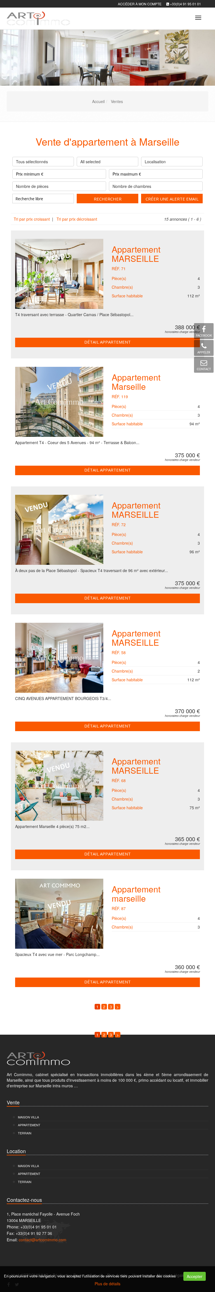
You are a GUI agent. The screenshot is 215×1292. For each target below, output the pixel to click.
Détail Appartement (107, 342)
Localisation (155, 161)
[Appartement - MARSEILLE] (59, 274)
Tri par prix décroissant (76, 219)
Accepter (194, 1276)
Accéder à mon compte (140, 3)
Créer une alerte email (172, 199)
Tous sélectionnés (32, 161)
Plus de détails (107, 1283)
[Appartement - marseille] (59, 914)
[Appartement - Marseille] (59, 402)
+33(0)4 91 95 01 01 (185, 3)
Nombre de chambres (132, 186)
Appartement (136, 253)
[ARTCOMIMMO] (38, 16)
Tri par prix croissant (32, 219)
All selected (90, 161)
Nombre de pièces (32, 186)
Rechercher (107, 199)
